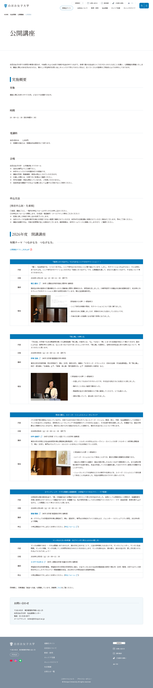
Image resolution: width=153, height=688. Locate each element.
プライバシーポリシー (84, 679)
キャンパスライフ (129, 8)
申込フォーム (70, 526)
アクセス (14, 655)
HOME (6, 14)
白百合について (82, 8)
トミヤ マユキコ (37, 562)
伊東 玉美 (34, 358)
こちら (58, 587)
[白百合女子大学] (16, 6)
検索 (141, 5)
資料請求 (106, 3)
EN (132, 3)
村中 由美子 (35, 436)
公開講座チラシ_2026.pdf (19, 249)
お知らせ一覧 (49, 671)
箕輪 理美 (34, 513)
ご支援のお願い (119, 3)
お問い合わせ (94, 3)
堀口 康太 (34, 283)
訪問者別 (77, 3)
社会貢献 (105, 8)
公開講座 (21, 14)
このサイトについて (67, 679)
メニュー (146, 5)
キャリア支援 (115, 8)
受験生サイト (66, 8)
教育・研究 (94, 8)
